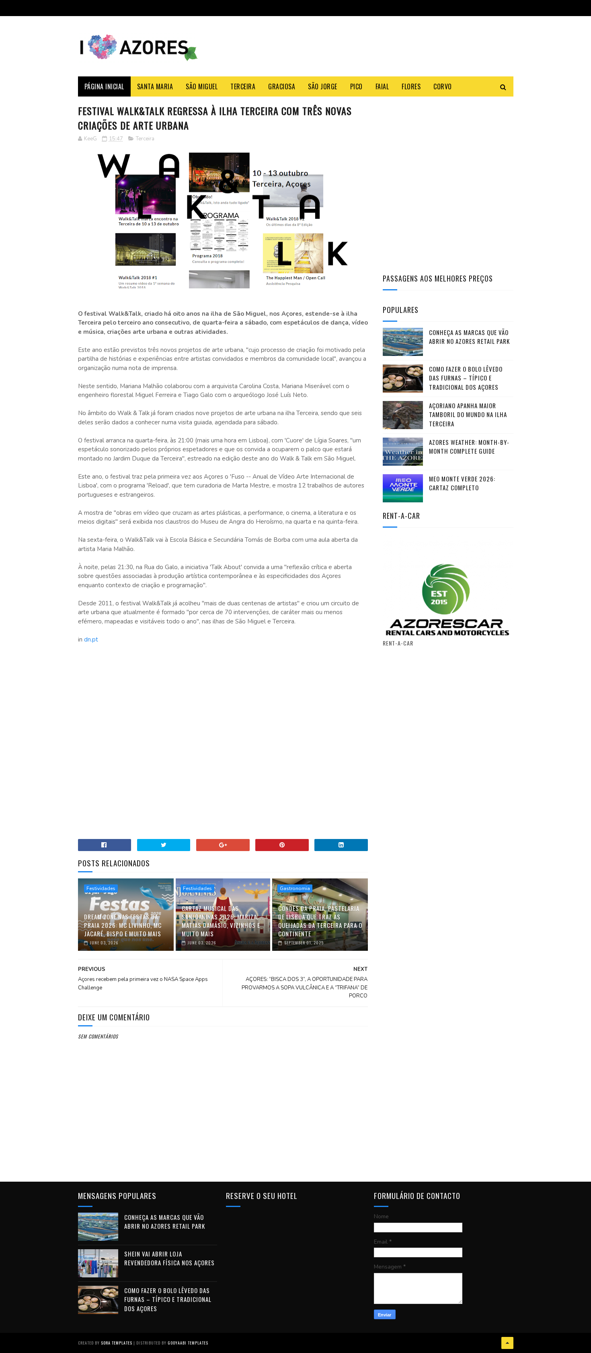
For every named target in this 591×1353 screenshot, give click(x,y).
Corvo (442, 86)
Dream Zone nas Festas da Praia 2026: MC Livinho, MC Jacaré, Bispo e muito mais (123, 925)
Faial (382, 86)
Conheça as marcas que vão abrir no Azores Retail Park (469, 337)
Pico (356, 86)
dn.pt (91, 639)
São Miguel (202, 86)
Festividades (100, 888)
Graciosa (281, 86)
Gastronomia (295, 888)
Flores (411, 86)
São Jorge (322, 86)
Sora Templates (116, 1343)
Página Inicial (104, 86)
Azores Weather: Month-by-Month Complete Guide (469, 447)
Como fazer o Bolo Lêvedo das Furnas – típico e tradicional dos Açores (466, 377)
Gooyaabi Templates (188, 1343)
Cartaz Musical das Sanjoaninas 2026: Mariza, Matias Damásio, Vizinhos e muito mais (221, 921)
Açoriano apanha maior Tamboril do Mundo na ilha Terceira (468, 414)
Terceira (242, 86)
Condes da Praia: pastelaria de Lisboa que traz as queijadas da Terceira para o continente (320, 921)
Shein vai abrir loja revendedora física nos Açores (169, 1258)
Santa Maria (155, 86)
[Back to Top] (507, 1343)
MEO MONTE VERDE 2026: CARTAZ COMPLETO (462, 483)
